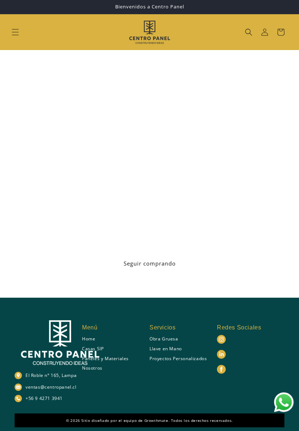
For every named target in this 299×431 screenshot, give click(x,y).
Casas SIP (93, 349)
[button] (15, 32)
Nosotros (92, 368)
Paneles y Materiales (105, 358)
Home (88, 339)
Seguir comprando (150, 263)
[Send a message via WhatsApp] (283, 402)
